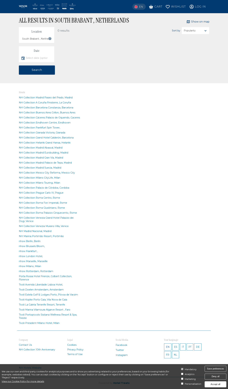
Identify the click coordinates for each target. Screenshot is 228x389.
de (198, 346)
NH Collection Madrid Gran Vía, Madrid (41, 157)
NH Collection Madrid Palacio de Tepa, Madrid (45, 162)
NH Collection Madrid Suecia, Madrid (40, 167)
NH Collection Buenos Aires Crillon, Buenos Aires (47, 112)
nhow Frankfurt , (28, 251)
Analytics (189, 374)
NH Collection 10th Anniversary (37, 349)
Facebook (121, 345)
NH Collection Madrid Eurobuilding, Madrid (43, 152)
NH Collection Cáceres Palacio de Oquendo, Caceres (49, 117)
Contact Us (25, 344)
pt (189, 346)
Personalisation (193, 384)
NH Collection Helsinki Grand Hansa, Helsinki (44, 142)
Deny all (215, 376)
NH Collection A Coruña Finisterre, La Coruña (45, 102)
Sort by (176, 30)
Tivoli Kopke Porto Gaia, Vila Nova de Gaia (43, 299)
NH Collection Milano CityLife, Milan (39, 177)
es (175, 346)
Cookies (71, 344)
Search (37, 69)
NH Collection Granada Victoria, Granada (42, 132)
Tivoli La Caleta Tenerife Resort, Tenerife (42, 304)
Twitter (120, 350)
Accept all (215, 384)
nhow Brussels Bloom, (32, 246)
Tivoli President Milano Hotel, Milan (39, 323)
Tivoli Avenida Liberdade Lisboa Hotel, (41, 284)
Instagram (122, 355)
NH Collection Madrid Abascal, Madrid (40, 147)
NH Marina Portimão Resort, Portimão (41, 236)
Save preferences (215, 368)
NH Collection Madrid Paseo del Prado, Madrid (46, 97)
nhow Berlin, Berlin (30, 241)
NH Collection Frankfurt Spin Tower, (39, 127)
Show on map (200, 21)
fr (167, 354)
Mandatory (190, 369)
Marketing (190, 379)
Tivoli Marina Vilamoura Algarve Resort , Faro (44, 309)
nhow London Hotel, (31, 256)
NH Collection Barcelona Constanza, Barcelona (46, 107)
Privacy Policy (75, 349)
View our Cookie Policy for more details (23, 381)
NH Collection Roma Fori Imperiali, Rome (43, 202)
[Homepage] (47, 6)
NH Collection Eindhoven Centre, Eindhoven (45, 122)
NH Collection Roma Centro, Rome (39, 197)
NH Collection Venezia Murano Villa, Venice (44, 226)
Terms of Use (75, 354)
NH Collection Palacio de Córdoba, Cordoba (44, 187)
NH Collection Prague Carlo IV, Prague (41, 192)
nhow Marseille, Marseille (33, 261)
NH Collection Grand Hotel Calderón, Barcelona (46, 137)
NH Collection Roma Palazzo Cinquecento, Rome (48, 212)
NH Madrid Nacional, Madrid (35, 231)
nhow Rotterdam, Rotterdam (36, 271)
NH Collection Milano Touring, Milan (39, 182)
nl (175, 354)
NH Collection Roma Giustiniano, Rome (42, 207)
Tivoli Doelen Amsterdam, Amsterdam (41, 289)
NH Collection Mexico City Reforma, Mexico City (47, 172)
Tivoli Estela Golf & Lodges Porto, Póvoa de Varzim (48, 294)
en (168, 346)
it (183, 346)
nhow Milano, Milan (30, 266)
